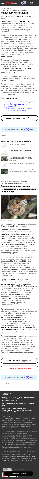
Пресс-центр (29, 398)
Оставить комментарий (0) (19, 368)
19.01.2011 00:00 (6, 8)
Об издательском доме (12, 398)
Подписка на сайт (10, 401)
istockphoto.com (7, 220)
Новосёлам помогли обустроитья (20, 150)
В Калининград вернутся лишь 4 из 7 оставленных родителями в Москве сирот (23, 170)
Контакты (6, 408)
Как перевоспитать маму (15, 110)
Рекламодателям (19, 408)
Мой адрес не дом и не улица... (17, 108)
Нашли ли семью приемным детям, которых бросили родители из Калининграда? (19, 104)
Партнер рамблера (19, 469)
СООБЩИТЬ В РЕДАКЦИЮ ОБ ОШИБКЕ (17, 411)
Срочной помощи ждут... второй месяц (22, 163)
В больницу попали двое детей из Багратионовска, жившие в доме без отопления (21, 158)
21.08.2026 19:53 (6, 182)
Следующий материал (19, 473)
